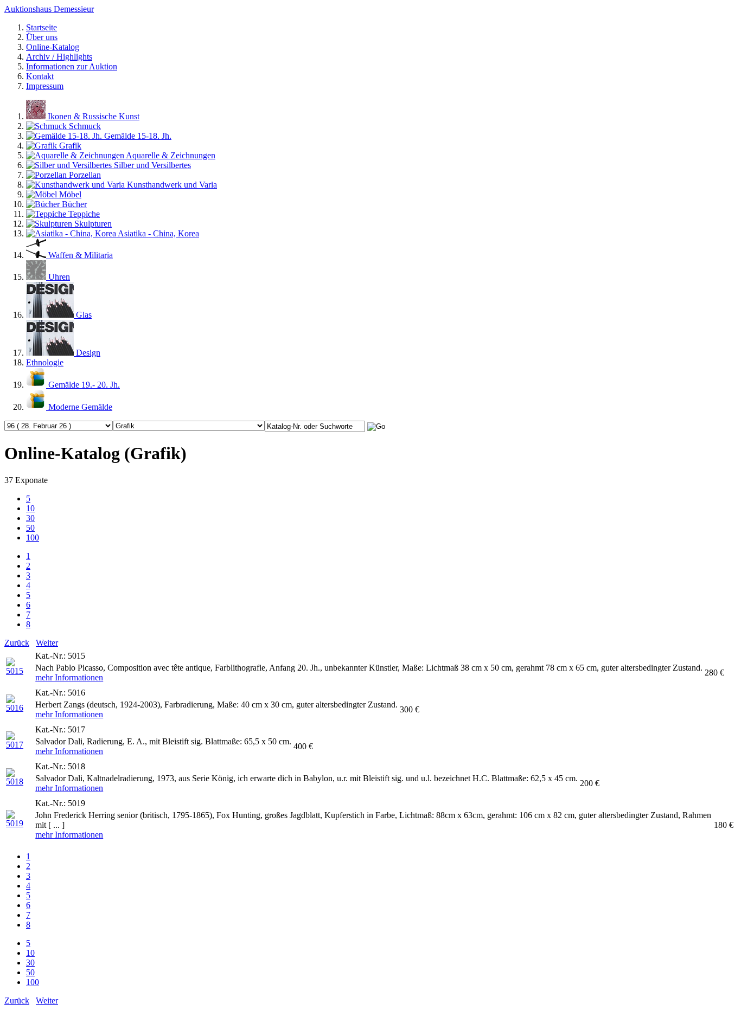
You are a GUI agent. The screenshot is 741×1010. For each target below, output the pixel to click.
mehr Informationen (69, 677)
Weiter (47, 642)
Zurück (16, 642)
